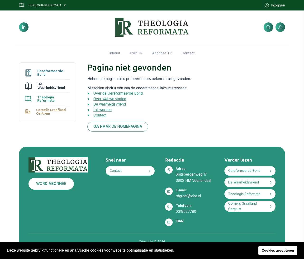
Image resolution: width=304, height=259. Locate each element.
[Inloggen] (280, 27)
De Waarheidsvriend (51, 85)
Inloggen (278, 5)
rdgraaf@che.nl (188, 196)
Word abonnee (51, 183)
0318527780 (186, 211)
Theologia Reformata (45, 5)
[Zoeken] (268, 27)
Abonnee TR (162, 53)
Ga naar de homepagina (117, 126)
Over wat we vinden (109, 98)
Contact (188, 53)
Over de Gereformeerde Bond (118, 93)
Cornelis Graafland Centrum (51, 111)
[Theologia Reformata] (152, 26)
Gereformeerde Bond (50, 72)
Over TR (136, 53)
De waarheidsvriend (109, 104)
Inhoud (114, 53)
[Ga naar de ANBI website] (33, 240)
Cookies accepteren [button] (278, 250)
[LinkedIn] (23, 27)
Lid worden (102, 109)
